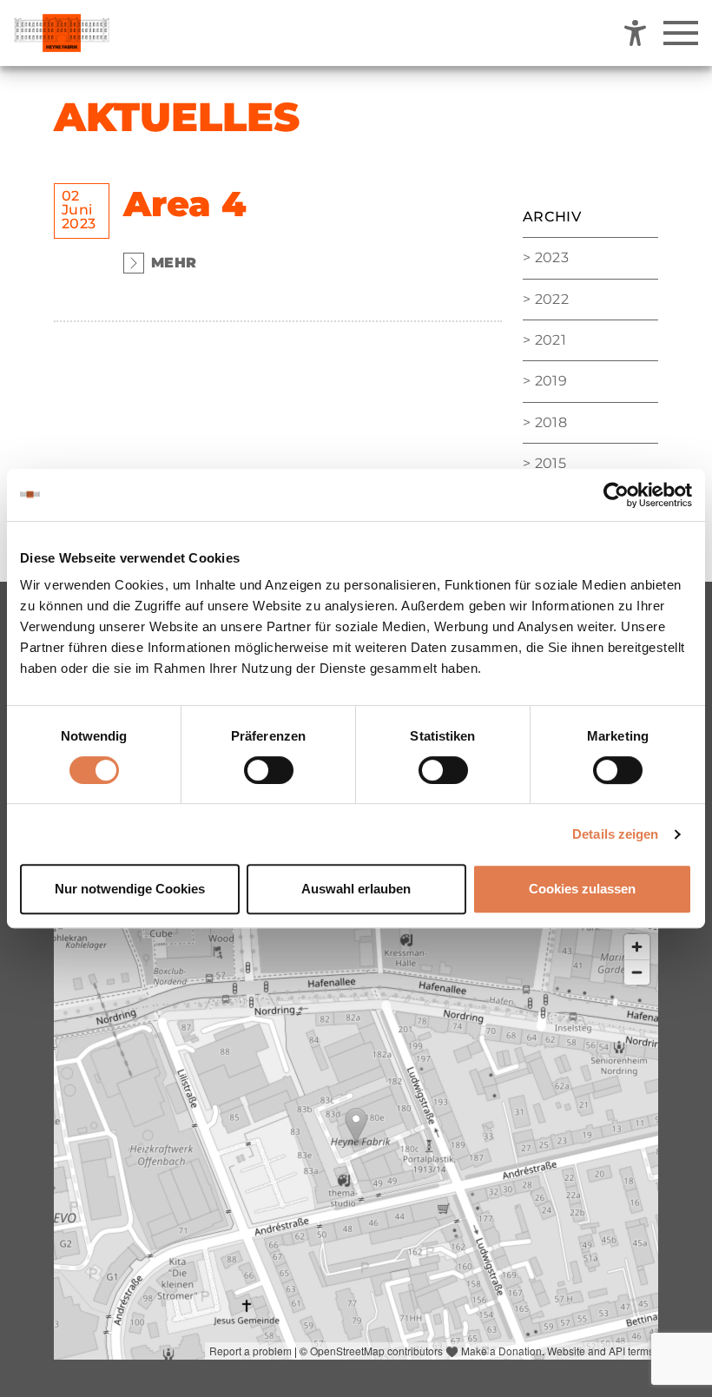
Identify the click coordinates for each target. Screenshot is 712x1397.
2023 (552, 257)
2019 (551, 380)
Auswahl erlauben (356, 888)
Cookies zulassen (582, 888)
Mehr (173, 262)
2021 (550, 340)
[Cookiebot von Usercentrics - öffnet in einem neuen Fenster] (616, 495)
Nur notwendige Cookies (130, 888)
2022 (552, 299)
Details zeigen (615, 834)
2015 (550, 463)
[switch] (268, 770)
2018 (551, 422)
